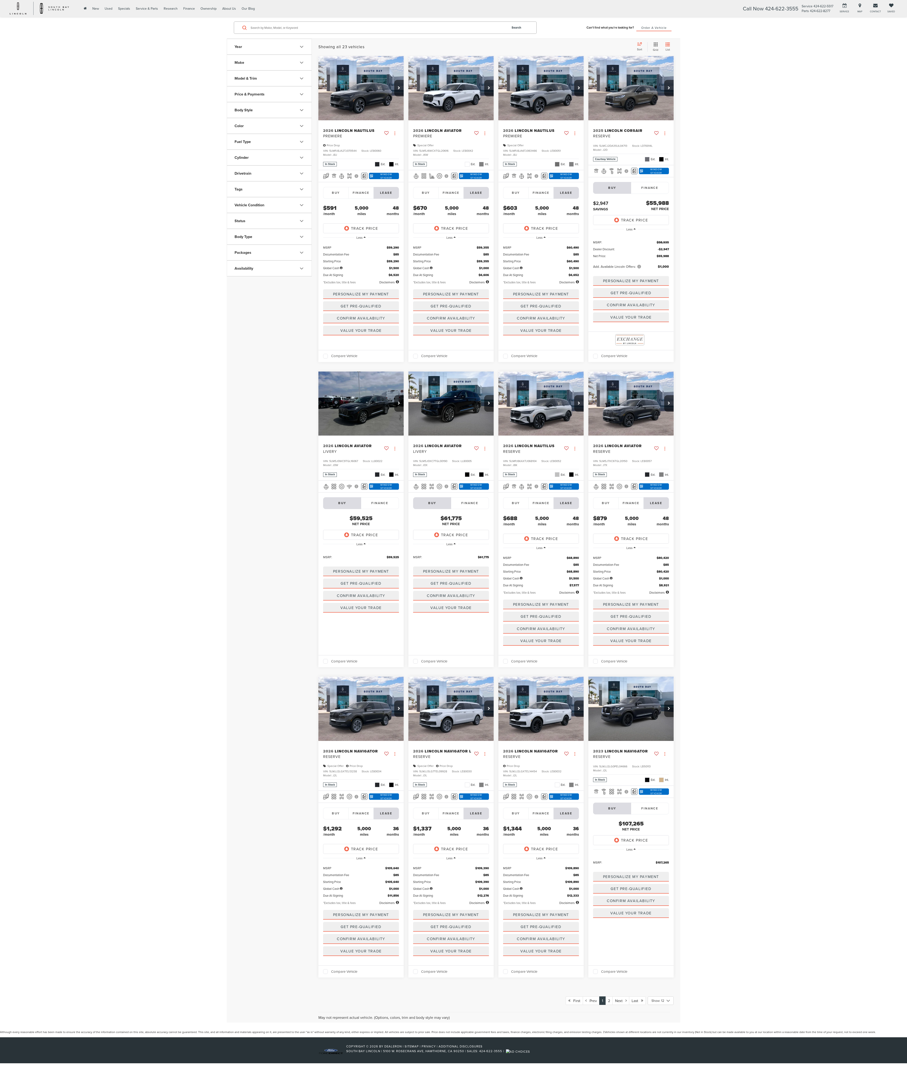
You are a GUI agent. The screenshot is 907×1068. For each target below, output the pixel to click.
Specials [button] (124, 8)
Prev (592, 1000)
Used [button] (108, 8)
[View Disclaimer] (356, 176)
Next (620, 1000)
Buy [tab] (336, 192)
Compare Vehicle (344, 356)
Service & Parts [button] (147, 8)
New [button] (95, 8)
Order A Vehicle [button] (654, 28)
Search (516, 27)
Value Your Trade (361, 330)
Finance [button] (189, 8)
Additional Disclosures (461, 1046)
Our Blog (248, 8)
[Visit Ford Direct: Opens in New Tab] (518, 1051)
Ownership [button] (209, 8)
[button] (399, 88)
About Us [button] (229, 8)
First (575, 1000)
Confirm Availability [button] (361, 318)
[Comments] (364, 176)
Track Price (364, 228)
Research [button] (171, 8)
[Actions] (395, 133)
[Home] (84, 8)
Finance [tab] (361, 192)
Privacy (429, 1046)
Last (636, 1000)
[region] (361, 259)
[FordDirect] (331, 1051)
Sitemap (412, 1046)
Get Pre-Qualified (361, 306)
